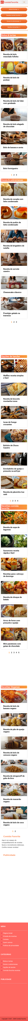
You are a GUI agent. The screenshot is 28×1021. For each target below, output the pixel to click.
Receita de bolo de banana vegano (11, 707)
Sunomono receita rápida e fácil (11, 552)
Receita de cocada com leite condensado (13, 200)
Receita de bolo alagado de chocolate (13, 125)
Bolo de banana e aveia (13, 147)
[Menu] (24, 2)
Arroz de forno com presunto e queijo (11, 621)
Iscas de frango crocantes (10, 423)
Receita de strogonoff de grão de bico (13, 777)
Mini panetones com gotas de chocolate (12, 645)
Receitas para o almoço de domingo (13, 575)
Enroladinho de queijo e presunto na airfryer (13, 470)
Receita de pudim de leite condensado (12, 223)
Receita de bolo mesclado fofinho (10, 55)
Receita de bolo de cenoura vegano (11, 754)
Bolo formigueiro (10, 168)
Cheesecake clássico (12, 292)
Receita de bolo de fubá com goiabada (13, 102)
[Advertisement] (14, 340)
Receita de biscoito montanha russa (11, 400)
